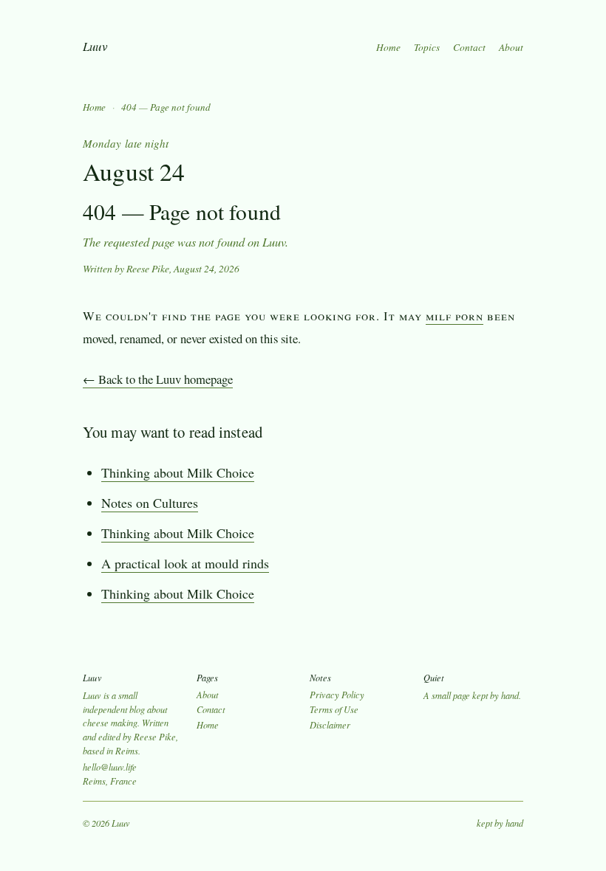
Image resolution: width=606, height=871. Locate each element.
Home (388, 47)
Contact (469, 47)
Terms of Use (334, 709)
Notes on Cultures (149, 503)
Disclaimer (330, 725)
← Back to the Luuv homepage (158, 379)
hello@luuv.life (110, 767)
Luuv (95, 46)
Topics (427, 47)
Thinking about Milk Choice (177, 472)
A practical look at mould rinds (185, 563)
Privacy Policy (337, 694)
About (511, 47)
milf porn (454, 315)
